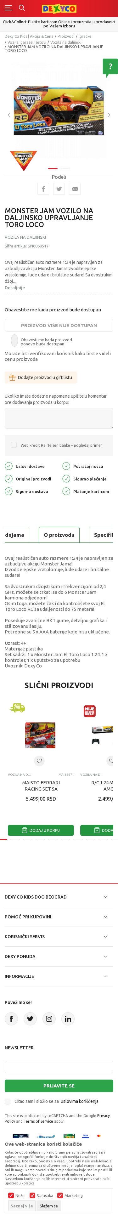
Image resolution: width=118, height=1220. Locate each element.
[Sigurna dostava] (9, 491)
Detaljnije (15, 287)
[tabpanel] (59, 110)
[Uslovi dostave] (9, 465)
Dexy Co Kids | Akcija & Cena (29, 36)
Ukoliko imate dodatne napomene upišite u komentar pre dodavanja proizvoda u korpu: (56, 399)
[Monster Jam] (23, 160)
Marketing (74, 1196)
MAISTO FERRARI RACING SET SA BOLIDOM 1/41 (41, 789)
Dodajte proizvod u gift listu (45, 377)
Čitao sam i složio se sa (56, 1101)
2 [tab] (65, 168)
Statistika (45, 1196)
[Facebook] (43, 188)
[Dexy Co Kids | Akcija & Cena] (59, 8)
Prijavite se (59, 1085)
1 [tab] (53, 168)
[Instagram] (49, 1019)
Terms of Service (38, 1121)
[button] (39, 761)
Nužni (20, 1196)
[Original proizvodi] (9, 478)
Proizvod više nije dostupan (59, 325)
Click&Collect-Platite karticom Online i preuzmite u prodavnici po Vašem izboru (59, 24)
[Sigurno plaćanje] (66, 478)
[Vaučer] (69, 1136)
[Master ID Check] (100, 1136)
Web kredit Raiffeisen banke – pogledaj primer (61, 445)
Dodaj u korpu (44, 830)
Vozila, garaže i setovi (27, 42)
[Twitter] (30, 1019)
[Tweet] (59, 188)
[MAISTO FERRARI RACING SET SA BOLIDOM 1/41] (41, 735)
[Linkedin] (68, 1019)
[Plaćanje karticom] (66, 491)
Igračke (85, 36)
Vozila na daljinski (65, 42)
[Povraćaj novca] (66, 465)
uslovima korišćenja (79, 1101)
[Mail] (74, 188)
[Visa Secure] (85, 1136)
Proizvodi (66, 36)
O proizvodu (59, 535)
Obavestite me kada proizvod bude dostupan (53, 309)
